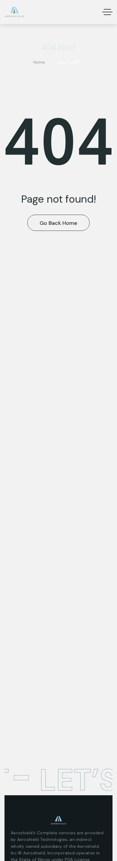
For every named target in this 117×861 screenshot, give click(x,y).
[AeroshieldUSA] (14, 12)
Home (39, 62)
